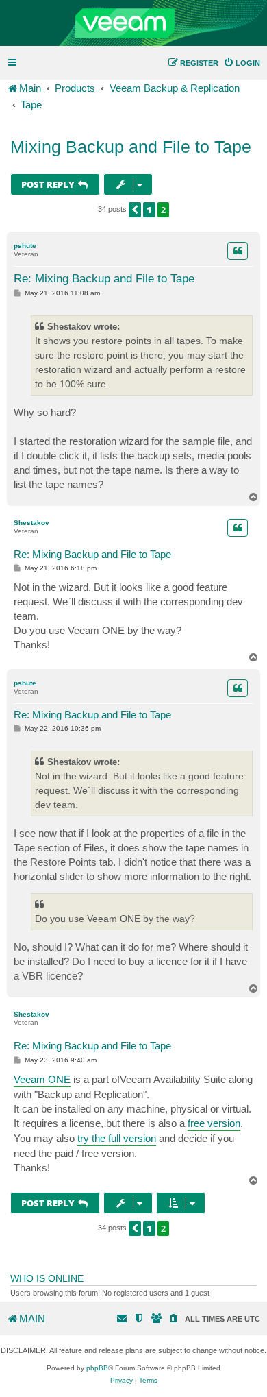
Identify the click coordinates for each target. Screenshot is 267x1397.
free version (214, 1123)
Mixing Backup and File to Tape (130, 146)
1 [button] (149, 210)
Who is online (47, 1278)
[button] (135, 209)
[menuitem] (241, 63)
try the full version (116, 1138)
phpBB (97, 1368)
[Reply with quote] (237, 251)
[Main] (133, 23)
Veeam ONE (42, 1079)
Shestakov (31, 522)
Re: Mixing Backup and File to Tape (104, 278)
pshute (25, 246)
